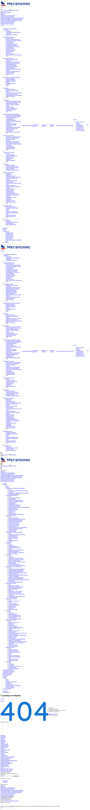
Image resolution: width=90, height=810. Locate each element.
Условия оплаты (9, 232)
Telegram (5, 782)
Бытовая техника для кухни (7, 768)
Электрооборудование (13, 517)
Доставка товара (9, 234)
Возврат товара (9, 235)
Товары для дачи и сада (13, 622)
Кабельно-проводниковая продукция (9, 760)
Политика (3, 739)
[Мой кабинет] (1, 453)
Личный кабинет (4, 752)
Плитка (2, 767)
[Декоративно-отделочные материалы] (12, 76)
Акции (4, 229)
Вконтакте (5, 780)
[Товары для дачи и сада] (12, 171)
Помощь (2, 742)
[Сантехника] (12, 98)
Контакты (3, 13)
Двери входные (4, 755)
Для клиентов (6, 231)
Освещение (11, 545)
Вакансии (3, 740)
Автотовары (11, 663)
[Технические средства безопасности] (12, 113)
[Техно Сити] (12, 162)
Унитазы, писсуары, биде (6, 758)
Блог (7, 241)
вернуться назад (54, 715)
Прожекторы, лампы (5, 764)
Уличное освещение (5, 761)
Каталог (7, 487)
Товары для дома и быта (13, 601)
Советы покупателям (5, 749)
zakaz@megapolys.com (5, 798)
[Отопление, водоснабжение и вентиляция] (12, 27)
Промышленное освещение (7, 762)
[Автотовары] (12, 218)
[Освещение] (12, 86)
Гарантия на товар (10, 236)
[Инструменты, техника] (12, 134)
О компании (6, 242)
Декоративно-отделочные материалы (16, 534)
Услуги (4, 230)
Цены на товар (9, 238)
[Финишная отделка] (12, 204)
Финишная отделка (12, 649)
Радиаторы (3, 754)
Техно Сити (11, 612)
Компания (3, 735)
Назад (7, 485)
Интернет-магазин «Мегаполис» (11, 800)
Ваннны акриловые (5, 759)
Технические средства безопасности (16, 568)
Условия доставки (5, 745)
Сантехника (11, 557)
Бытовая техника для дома (6, 769)
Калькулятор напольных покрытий (14, 239)
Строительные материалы (14, 497)
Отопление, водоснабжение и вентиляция (17, 490)
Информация (3, 741)
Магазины (5, 228)
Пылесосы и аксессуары (6, 771)
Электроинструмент (5, 766)
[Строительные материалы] (12, 35)
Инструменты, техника (13, 585)
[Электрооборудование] (12, 57)
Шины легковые (4, 765)
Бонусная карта (9, 237)
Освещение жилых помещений (8, 756)
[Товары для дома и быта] (12, 151)
